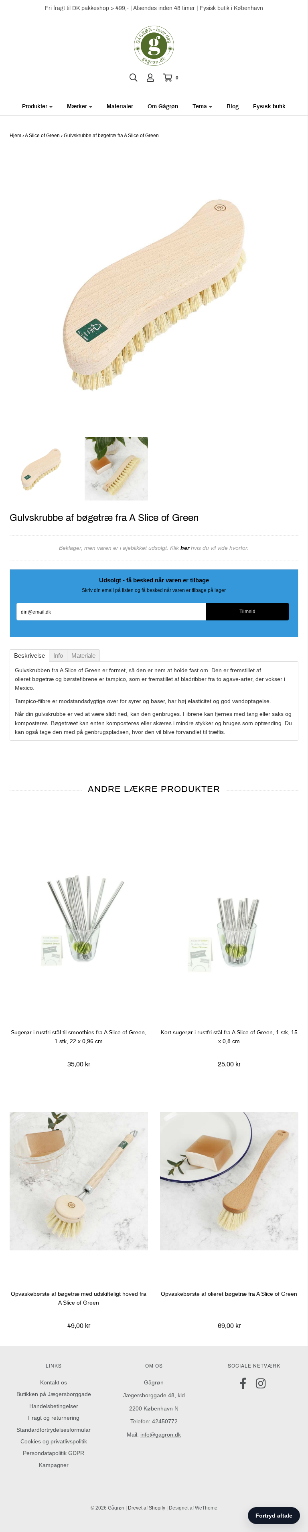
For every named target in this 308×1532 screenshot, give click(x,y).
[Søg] (134, 78)
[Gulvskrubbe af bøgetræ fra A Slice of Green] (41, 468)
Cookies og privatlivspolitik (53, 1441)
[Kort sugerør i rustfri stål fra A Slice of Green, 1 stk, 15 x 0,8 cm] (229, 919)
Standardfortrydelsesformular (53, 1430)
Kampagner (54, 1465)
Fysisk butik (269, 106)
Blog (233, 106)
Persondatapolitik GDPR (53, 1453)
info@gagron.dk (160, 1434)
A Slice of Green (42, 135)
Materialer (120, 106)
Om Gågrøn (163, 106)
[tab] (29, 655)
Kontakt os (53, 1382)
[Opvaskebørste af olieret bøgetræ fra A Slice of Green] (229, 1181)
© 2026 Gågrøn (107, 1508)
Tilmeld (247, 611)
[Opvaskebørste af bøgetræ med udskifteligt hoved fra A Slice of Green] (79, 1181)
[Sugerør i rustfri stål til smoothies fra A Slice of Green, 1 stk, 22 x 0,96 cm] (79, 919)
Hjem (15, 135)
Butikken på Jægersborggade (53, 1394)
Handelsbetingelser (53, 1406)
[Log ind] (150, 78)
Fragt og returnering (53, 1417)
